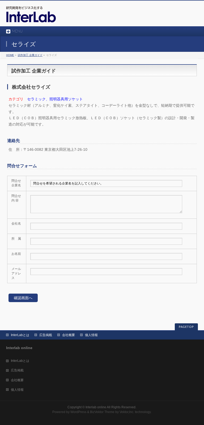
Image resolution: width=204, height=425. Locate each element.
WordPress (78, 412)
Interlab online (96, 407)
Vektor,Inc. (127, 412)
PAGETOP (186, 326)
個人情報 (91, 335)
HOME (10, 55)
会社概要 (68, 335)
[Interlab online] (31, 16)
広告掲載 (45, 335)
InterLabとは (20, 335)
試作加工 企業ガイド (30, 55)
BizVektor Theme (102, 412)
